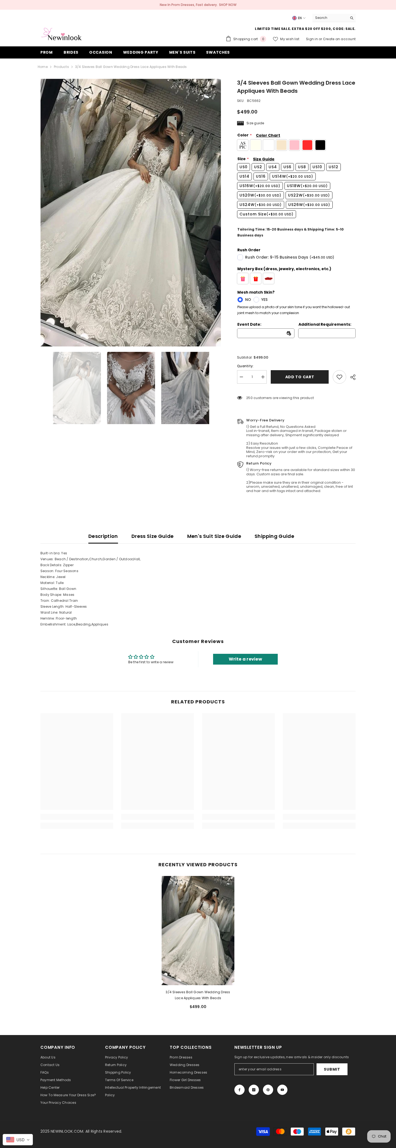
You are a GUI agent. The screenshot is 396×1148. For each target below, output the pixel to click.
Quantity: (245, 366)
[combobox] (329, 18)
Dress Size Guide (152, 536)
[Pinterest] (268, 1090)
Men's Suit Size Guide (214, 536)
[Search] (334, 18)
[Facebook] (239, 1090)
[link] (339, 377)
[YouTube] (282, 1090)
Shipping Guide (274, 536)
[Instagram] (254, 1090)
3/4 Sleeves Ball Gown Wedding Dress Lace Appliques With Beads (198, 995)
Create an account (339, 39)
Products (61, 66)
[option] (130, 212)
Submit (332, 1069)
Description (103, 536)
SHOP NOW (228, 4)
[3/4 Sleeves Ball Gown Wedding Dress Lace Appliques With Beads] (198, 930)
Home (43, 66)
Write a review (245, 659)
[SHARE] (351, 377)
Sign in (312, 39)
